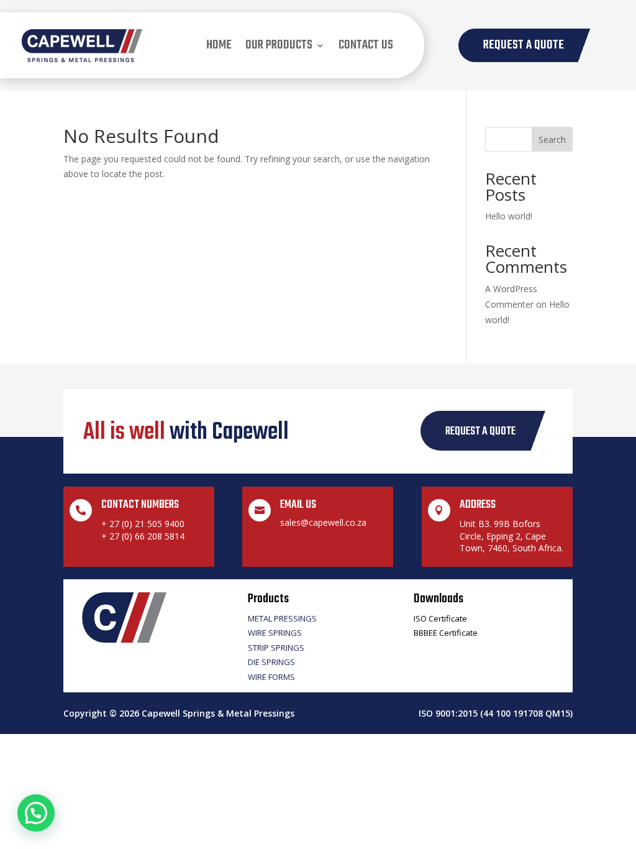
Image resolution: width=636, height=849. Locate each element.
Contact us (365, 45)
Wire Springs (275, 632)
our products (278, 45)
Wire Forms (271, 676)
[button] (36, 813)
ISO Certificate (440, 618)
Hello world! (508, 216)
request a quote (480, 432)
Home (219, 45)
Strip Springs (276, 647)
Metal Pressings (282, 618)
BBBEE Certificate (446, 632)
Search (552, 139)
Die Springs (271, 662)
